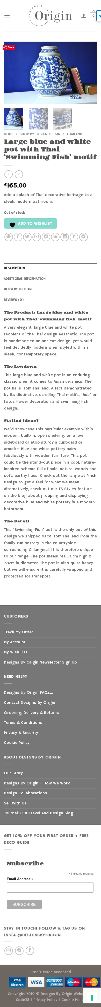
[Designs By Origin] (50, 15)
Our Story (13, 773)
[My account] (83, 15)
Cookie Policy (17, 742)
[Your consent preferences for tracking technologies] (92, 998)
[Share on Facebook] (18, 237)
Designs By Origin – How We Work (37, 783)
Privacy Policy (45, 1000)
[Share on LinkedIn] (64, 237)
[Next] (88, 73)
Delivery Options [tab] (18, 289)
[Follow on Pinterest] (19, 950)
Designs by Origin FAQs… (28, 692)
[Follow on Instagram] (8, 950)
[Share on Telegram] (83, 237)
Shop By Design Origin (40, 134)
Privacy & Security (21, 733)
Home (8, 134)
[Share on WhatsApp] (8, 237)
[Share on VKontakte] (55, 237)
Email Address (20, 879)
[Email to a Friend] (36, 237)
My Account (15, 642)
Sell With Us (15, 803)
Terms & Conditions (23, 722)
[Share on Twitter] (27, 237)
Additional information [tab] (25, 279)
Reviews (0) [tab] (14, 300)
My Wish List (15, 652)
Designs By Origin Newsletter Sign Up (40, 662)
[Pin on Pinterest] (46, 237)
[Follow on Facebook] (30, 950)
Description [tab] (14, 268)
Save (11, 47)
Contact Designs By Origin (29, 702)
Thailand (74, 134)
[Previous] (12, 73)
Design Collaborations (25, 793)
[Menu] (7, 15)
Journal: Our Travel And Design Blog (38, 813)
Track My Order (18, 632)
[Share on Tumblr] (74, 237)
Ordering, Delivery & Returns (31, 713)
